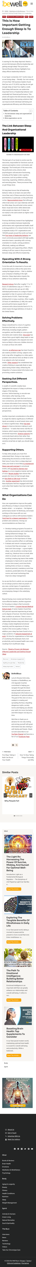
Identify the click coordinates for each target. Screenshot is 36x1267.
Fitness (4, 1190)
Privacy (22, 1261)
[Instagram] (21, 1149)
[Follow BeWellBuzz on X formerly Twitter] (16, 745)
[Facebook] (15, 1149)
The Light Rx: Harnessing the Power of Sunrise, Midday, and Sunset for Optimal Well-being (17, 863)
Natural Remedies (8, 1220)
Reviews (5, 1240)
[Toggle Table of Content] (30, 111)
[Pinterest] (28, 1149)
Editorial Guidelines (14, 1263)
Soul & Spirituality (8, 1223)
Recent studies (13, 473)
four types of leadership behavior (16, 235)
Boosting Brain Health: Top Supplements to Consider (15, 1032)
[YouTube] (32, 1149)
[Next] (30, 795)
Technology (6, 1244)
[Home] (3, 11)
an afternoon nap (15, 350)
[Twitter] (25, 1149)
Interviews (5, 1234)
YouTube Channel (17, 734)
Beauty (4, 1187)
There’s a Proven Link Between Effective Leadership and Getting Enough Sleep (16, 651)
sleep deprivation (8, 667)
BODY (4, 17)
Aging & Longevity (8, 1184)
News (4, 1237)
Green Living (6, 1217)
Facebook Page (24, 737)
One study (26, 335)
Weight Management (9, 1203)
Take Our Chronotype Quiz (11, 1250)
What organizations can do (13, 118)
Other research (12, 362)
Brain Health (6, 1164)
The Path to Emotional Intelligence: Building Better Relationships (15, 976)
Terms (28, 1261)
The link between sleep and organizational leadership (18, 115)
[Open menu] (31, 3)
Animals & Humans (8, 1214)
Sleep (31, 17)
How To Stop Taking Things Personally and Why (27, 756)
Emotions (5, 1167)
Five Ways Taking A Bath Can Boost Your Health (9, 756)
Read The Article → (14, 889)
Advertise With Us (14, 1136)
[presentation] (18, 787)
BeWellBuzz (7, 37)
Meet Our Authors (14, 1139)
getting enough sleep (9, 663)
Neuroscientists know (15, 200)
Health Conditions (8, 1193)
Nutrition (5, 1196)
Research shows (8, 284)
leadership (21, 663)
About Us (11, 1129)
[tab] (14, 815)
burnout (5, 659)
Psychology (6, 1173)
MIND (26, 17)
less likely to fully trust (12, 478)
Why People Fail (11, 801)
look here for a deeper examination (15, 518)
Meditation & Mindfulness (15, 17)
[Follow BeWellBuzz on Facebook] (13, 745)
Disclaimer (25, 1263)
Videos (4, 1247)
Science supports (24, 434)
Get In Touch (12, 1133)
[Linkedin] (18, 1149)
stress (18, 667)
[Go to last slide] (5, 795)
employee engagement (17, 659)
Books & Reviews (8, 1160)
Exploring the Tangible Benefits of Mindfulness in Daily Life (17, 921)
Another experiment (13, 481)
